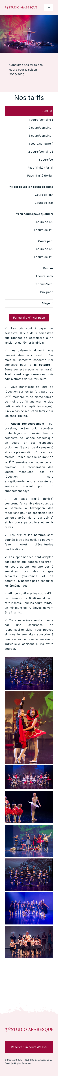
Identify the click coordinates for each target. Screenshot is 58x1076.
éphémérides (18, 585)
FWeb (7, 1063)
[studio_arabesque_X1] (21, 7)
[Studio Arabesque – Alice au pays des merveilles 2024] (29, 1028)
